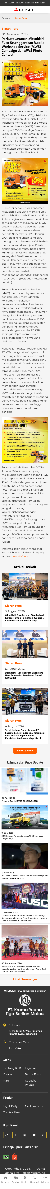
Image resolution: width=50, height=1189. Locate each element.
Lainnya (45, 1182)
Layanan (31, 1068)
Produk (15, 1182)
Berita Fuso (33, 1074)
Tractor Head (12, 1112)
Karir (6, 1080)
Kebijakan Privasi (31, 1082)
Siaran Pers (10, 28)
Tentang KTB (12, 1068)
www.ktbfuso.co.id (21, 556)
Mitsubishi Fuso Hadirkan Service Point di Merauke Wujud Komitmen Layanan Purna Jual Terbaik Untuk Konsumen (24, 969)
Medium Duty (34, 1106)
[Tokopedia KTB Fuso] (7, 1156)
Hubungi (34, 1182)
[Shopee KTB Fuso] (16, 1156)
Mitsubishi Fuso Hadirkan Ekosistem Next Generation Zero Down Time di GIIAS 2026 (24, 675)
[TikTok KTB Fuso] (6, 1135)
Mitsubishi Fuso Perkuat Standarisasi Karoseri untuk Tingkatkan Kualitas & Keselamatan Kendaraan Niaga (24, 618)
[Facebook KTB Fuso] (15, 1135)
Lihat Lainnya (25, 750)
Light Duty (10, 1106)
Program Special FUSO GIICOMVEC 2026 (20, 801)
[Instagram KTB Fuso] (25, 1135)
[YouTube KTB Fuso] (34, 1135)
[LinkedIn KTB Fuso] (43, 1135)
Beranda (5, 1182)
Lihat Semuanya (25, 979)
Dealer (24, 1182)
